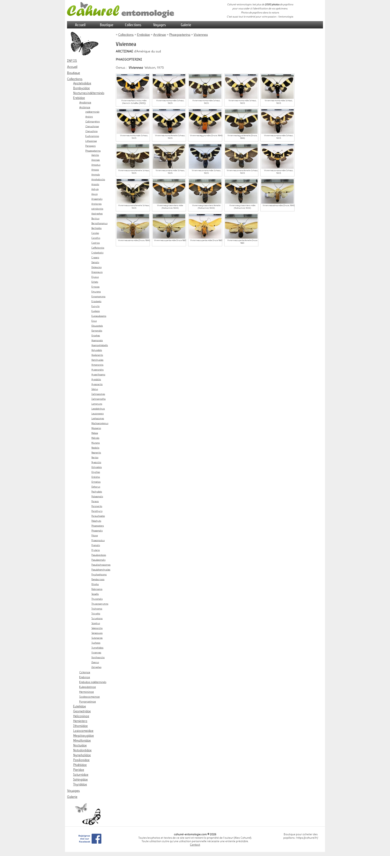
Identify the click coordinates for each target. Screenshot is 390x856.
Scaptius (95, 623)
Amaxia (95, 169)
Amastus (95, 165)
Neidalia (95, 447)
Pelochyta (96, 521)
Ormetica (96, 482)
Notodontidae (82, 750)
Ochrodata (96, 467)
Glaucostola (97, 326)
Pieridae (78, 770)
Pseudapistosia (98, 555)
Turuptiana (97, 618)
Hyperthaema (98, 374)
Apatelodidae (82, 83)
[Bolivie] (205, 86)
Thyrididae (80, 784)
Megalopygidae (83, 736)
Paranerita (96, 506)
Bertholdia (96, 228)
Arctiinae (84, 107)
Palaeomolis (97, 496)
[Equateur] (241, 156)
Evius (94, 321)
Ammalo (95, 174)
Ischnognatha (98, 399)
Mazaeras (96, 428)
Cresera (95, 257)
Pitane (94, 535)
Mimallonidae (82, 740)
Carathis (95, 238)
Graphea (95, 335)
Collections (133, 25)
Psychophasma (99, 574)
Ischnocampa (98, 394)
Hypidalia (96, 379)
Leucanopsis (97, 413)
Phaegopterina (93, 150)
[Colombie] (241, 121)
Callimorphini (92, 121)
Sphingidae (80, 779)
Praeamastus (98, 540)
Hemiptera (80, 721)
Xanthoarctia (98, 657)
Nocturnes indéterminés (88, 93)
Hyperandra (97, 369)
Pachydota (96, 491)
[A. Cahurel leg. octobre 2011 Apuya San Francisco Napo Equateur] (241, 86)
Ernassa (95, 287)
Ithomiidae (80, 726)
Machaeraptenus (99, 423)
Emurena (96, 291)
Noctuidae (80, 745)
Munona (95, 443)
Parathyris (96, 511)
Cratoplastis (97, 252)
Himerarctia (97, 365)
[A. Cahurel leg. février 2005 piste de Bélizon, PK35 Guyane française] (205, 226)
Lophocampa (97, 418)
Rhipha (95, 584)
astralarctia (97, 208)
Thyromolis (97, 599)
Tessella (95, 594)
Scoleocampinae (89, 696)
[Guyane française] (241, 226)
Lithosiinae (91, 141)
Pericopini (90, 145)
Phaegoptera (97, 526)
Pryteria (95, 550)
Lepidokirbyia (98, 408)
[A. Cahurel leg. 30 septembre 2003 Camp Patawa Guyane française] (277, 156)
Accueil (80, 25)
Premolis (95, 545)
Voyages (159, 25)
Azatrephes (97, 213)
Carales (95, 233)
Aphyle (95, 189)
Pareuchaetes (98, 516)
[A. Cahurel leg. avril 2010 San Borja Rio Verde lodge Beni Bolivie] (169, 86)
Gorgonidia (96, 330)
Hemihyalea (97, 360)
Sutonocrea (97, 638)
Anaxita (95, 184)
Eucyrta (95, 306)
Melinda (95, 438)
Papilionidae (81, 760)
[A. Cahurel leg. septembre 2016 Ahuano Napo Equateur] (277, 86)
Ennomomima (98, 296)
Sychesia (95, 643)
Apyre (94, 194)
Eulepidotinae (87, 687)
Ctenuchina (91, 131)
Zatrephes (96, 667)
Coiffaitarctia (97, 248)
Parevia (95, 501)
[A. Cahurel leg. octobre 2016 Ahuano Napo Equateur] (205, 156)
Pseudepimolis (98, 560)
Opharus (95, 487)
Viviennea (96, 652)
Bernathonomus (99, 223)
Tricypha (95, 613)
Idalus (94, 389)
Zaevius (95, 662)
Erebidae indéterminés (92, 682)
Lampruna (96, 404)
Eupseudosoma (98, 316)
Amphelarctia (98, 179)
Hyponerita (97, 384)
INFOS (72, 61)
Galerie (186, 25)
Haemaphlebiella (99, 345)
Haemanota (97, 340)
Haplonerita (97, 355)
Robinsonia (96, 589)
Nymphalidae (82, 755)
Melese (94, 433)
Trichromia (96, 608)
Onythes (95, 472)
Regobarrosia (97, 579)
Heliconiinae (81, 716)
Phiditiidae (80, 765)
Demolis (95, 262)
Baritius (95, 218)
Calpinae (84, 672)
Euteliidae (79, 706)
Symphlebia (97, 647)
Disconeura (97, 272)
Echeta (94, 282)
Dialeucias (96, 267)
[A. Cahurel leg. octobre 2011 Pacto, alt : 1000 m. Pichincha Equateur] (133, 86)
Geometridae (82, 711)
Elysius (95, 277)
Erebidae (79, 98)
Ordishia (95, 477)
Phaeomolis (97, 530)
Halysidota (96, 350)
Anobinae (85, 102)
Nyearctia (96, 462)
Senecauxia (97, 633)
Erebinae (84, 677)
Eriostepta (96, 301)
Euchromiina (92, 136)
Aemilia (95, 155)
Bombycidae (81, 88)
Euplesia (95, 311)
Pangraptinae (87, 701)
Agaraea (95, 160)
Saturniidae (80, 775)
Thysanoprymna (99, 604)
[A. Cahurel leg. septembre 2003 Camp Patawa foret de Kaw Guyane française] (133, 121)
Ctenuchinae (92, 126)
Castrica (95, 243)
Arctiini (89, 116)
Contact (195, 844)
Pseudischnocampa (100, 565)
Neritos (94, 457)
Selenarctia (97, 628)
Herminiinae (86, 691)
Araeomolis (96, 199)
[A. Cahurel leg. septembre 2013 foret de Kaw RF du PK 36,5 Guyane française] (169, 121)
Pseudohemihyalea (100, 569)
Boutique (106, 25)
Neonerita (96, 452)
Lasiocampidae (83, 731)
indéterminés (92, 111)
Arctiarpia (96, 204)
